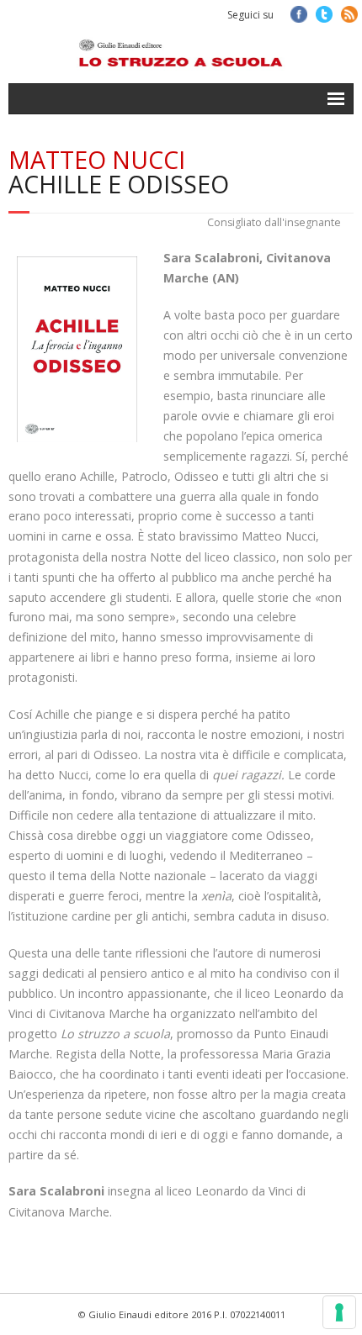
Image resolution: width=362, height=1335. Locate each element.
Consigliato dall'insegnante (274, 222)
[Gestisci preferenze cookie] (339, 1312)
